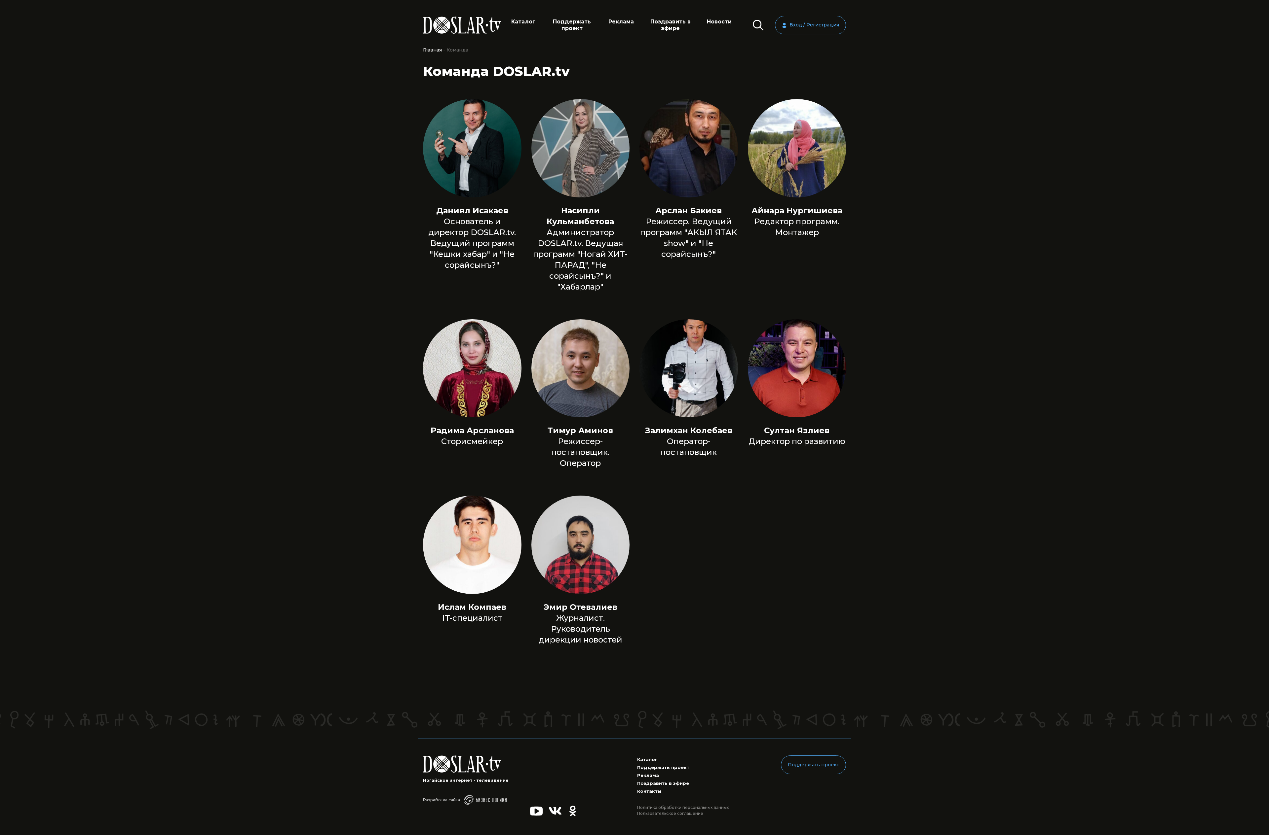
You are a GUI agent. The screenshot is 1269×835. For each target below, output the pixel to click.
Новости (719, 21)
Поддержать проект (572, 24)
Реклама (621, 21)
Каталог (523, 21)
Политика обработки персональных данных (683, 807)
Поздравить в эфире (670, 24)
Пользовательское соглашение (670, 813)
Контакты (649, 791)
